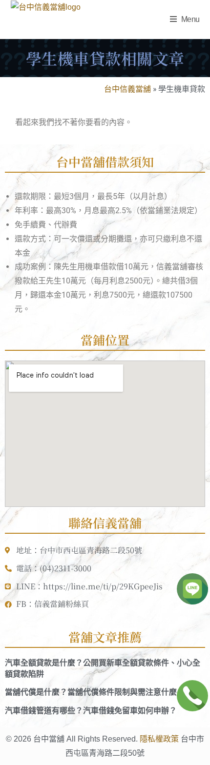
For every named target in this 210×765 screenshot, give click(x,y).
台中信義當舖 (127, 88)
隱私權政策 (159, 739)
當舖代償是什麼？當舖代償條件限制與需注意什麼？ (95, 692)
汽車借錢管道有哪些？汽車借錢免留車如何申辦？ (91, 710)
